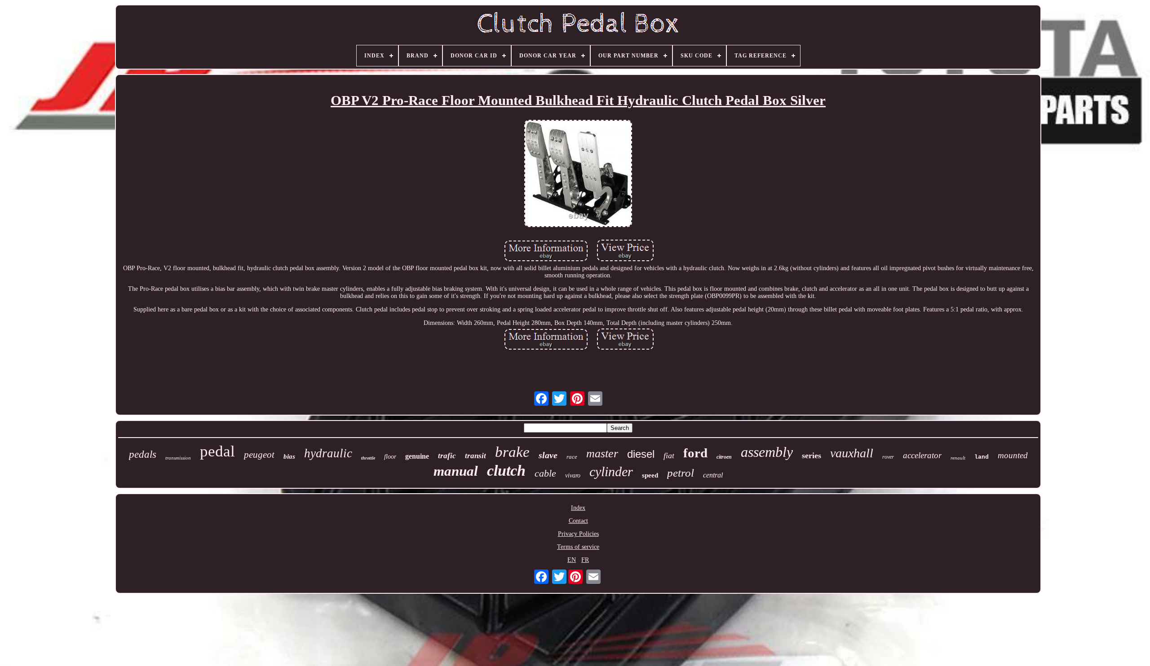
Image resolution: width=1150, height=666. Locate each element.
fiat (668, 455)
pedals (142, 454)
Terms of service (578, 546)
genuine (417, 456)
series (811, 455)
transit (475, 455)
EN (571, 559)
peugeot (259, 454)
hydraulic (328, 453)
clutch (506, 470)
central (713, 475)
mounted (1013, 455)
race (571, 456)
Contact (578, 520)
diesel (641, 454)
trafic (447, 455)
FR (585, 559)
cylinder (611, 471)
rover (888, 457)
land (981, 457)
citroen (724, 457)
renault (958, 457)
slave (548, 455)
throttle (368, 458)
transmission (178, 457)
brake (512, 452)
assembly (767, 452)
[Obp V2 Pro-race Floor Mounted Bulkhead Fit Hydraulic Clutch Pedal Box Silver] (578, 174)
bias (289, 456)
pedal (217, 451)
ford (695, 453)
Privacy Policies (578, 533)
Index (578, 507)
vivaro (572, 475)
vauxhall (851, 453)
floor (390, 456)
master (602, 453)
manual (455, 471)
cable (545, 473)
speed (650, 475)
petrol (680, 473)
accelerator (922, 455)
